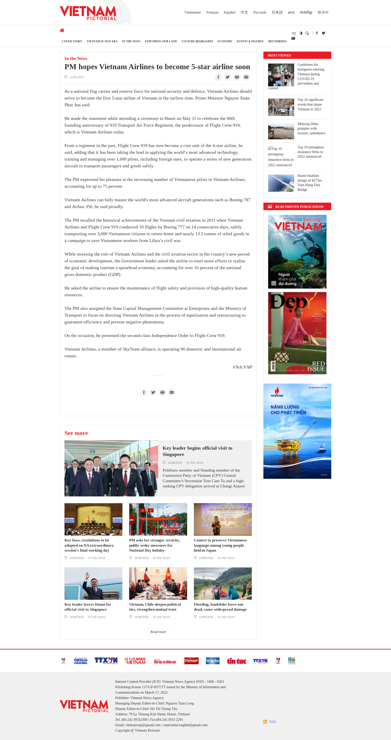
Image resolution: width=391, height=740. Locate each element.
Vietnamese (192, 12)
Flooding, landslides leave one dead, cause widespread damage (220, 607)
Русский (259, 12)
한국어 (323, 12)
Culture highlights (197, 41)
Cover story (72, 41)
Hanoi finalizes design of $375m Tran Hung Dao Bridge (310, 182)
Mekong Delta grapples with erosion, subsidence (311, 128)
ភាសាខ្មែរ (306, 12)
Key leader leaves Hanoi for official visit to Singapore (87, 607)
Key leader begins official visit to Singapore (197, 451)
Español (229, 12)
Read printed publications (299, 207)
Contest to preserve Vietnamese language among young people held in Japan (220, 545)
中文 (244, 12)
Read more (158, 632)
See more (76, 433)
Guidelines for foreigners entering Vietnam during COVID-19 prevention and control (296, 76)
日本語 (277, 12)
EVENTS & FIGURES (250, 41)
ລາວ (291, 12)
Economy (225, 41)
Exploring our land (161, 41)
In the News (131, 41)
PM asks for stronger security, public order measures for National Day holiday (154, 545)
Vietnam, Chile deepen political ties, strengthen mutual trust (155, 607)
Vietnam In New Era (102, 41)
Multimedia (277, 41)
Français (212, 12)
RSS (272, 722)
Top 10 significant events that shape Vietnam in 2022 (310, 104)
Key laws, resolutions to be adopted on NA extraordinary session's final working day (89, 545)
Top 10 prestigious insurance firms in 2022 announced (311, 152)
